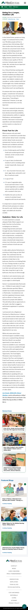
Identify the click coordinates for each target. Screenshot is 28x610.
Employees (14, 582)
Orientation (14, 579)
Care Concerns (14, 571)
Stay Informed (14, 592)
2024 (10, 6)
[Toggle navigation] (25, 3)
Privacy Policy (14, 603)
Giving (14, 598)
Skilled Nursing (11, 19)
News (5, 6)
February (15, 6)
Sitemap (14, 600)
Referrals (14, 595)
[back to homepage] (2, 6)
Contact (14, 566)
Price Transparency (14, 573)
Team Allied (14, 584)
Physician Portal (14, 587)
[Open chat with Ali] (24, 606)
